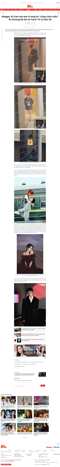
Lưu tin (2, 35)
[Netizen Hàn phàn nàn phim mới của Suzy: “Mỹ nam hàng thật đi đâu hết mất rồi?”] (8, 413)
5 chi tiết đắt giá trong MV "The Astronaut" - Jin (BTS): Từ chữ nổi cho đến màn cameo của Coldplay (33, 329)
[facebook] (57, 2)
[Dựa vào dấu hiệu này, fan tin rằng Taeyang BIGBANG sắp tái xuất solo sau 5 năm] (17, 340)
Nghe (2, 30)
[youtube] (58, 2)
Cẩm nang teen (52, 450)
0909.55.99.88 (17, 455)
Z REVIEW (46, 9)
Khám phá (8, 9)
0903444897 (29, 455)
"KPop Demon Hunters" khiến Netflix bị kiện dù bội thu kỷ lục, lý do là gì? (24, 433)
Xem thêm (58, 9)
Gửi (42, 385)
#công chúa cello (17, 364)
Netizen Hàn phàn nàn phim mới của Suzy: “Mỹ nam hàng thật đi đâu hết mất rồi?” (8, 420)
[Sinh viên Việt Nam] (56, 447)
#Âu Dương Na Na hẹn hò (19, 366)
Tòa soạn (2, 454)
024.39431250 (4, 457)
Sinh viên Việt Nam (40, 2)
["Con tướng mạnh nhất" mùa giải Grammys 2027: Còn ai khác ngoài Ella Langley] (41, 413)
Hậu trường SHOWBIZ (28, 9)
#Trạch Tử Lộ (33, 364)
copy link (30, 27)
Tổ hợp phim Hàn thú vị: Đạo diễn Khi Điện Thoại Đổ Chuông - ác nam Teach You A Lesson (8, 407)
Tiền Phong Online (23, 2)
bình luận (34, 27)
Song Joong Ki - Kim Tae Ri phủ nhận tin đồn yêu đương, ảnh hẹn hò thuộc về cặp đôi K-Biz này (25, 374)
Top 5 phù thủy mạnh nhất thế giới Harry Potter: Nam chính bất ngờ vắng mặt (41, 433)
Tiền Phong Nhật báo (32, 2)
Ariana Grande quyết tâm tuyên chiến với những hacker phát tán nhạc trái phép (24, 407)
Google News (58, 13)
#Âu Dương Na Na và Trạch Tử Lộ (20, 362)
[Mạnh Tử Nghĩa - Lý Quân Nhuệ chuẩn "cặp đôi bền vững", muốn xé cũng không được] (8, 427)
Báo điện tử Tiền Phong (30, 6)
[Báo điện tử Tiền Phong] (49, 447)
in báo (32, 27)
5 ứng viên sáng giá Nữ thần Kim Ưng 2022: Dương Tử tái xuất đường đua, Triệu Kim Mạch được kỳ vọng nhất (33, 335)
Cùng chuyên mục (6, 394)
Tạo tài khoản (22, 380)
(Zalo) (20, 455)
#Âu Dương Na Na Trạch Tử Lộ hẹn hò (36, 362)
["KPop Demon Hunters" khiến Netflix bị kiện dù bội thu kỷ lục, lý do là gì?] (24, 427)
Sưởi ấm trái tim (38, 450)
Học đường (16, 9)
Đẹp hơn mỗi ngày (22, 9)
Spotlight (50, 9)
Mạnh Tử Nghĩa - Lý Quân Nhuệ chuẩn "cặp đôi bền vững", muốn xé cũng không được (8, 433)
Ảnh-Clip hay (40, 9)
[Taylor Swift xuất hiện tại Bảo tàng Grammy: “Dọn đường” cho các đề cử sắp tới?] (41, 400)
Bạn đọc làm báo (6, 464)
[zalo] (47, 457)
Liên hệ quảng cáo (17, 454)
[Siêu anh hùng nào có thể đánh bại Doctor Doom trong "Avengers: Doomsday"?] (24, 413)
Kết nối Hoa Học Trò (32, 451)
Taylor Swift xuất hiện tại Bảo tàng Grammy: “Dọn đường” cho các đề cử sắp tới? (41, 407)
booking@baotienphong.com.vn (19, 456)
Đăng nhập (16, 380)
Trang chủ (1, 9)
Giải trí (12, 9)
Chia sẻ (2, 33)
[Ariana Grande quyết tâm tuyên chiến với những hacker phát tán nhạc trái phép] (24, 400)
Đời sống (4, 9)
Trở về (2, 41)
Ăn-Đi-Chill (36, 9)
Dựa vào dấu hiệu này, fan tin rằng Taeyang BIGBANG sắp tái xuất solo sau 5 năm (33, 340)
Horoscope (54, 9)
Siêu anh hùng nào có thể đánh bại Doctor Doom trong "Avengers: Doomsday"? (24, 420)
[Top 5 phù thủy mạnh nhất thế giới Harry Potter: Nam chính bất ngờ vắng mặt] (41, 427)
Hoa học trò (4, 446)
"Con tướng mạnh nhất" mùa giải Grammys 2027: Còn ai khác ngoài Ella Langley (40, 420)
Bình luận (2, 38)
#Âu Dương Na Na (25, 364)
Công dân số (17, 451)
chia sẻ (26, 27)
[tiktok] (45, 456)
